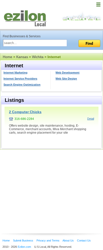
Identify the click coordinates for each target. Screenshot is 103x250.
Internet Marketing (16, 72)
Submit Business (23, 240)
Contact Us (84, 240)
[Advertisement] (40, 184)
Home (7, 57)
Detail (90, 118)
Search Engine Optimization (22, 84)
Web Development (68, 72)
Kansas (22, 57)
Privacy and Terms (48, 240)
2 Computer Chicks (25, 112)
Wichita (38, 57)
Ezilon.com (24, 246)
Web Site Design (66, 78)
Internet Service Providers (20, 78)
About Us (68, 240)
